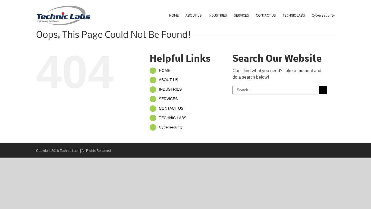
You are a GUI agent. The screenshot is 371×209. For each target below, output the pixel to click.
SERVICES (168, 99)
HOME (164, 70)
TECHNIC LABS (172, 118)
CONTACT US (171, 108)
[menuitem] (177, 15)
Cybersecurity (171, 127)
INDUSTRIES (170, 89)
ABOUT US (168, 80)
